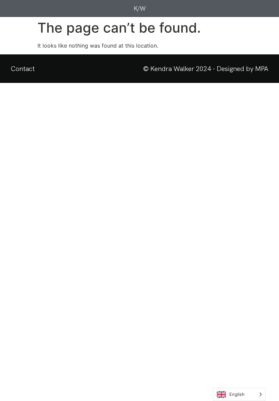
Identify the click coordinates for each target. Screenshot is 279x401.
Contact (23, 68)
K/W (140, 8)
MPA (261, 68)
